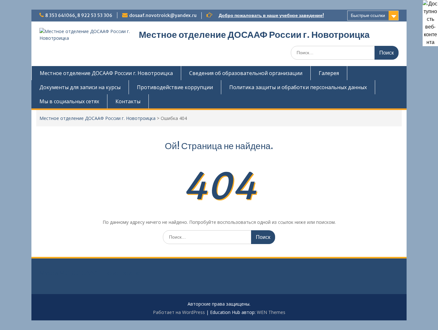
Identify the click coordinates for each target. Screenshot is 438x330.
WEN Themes (271, 312)
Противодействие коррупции (175, 87)
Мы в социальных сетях (69, 101)
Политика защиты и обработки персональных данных (298, 87)
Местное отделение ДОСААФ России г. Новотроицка (254, 34)
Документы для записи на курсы (80, 87)
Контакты (127, 101)
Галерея (329, 73)
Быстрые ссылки (368, 15)
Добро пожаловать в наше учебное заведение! (271, 15)
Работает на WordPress (179, 312)
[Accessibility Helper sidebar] (430, 7)
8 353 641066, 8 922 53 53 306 (78, 15)
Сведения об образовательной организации (245, 73)
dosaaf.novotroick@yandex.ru (163, 15)
